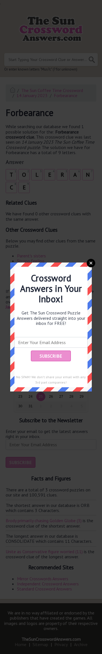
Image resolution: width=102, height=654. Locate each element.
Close (91, 263)
